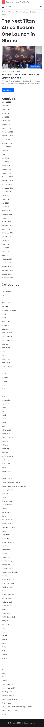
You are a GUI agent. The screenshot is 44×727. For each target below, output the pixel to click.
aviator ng (5, 449)
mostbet (5, 553)
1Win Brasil (5, 306)
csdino (4, 497)
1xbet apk (5, 329)
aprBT (4, 411)
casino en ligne (7, 478)
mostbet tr (5, 576)
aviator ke (5, 445)
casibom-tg (6, 471)
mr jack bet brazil (8, 583)
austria (4, 422)
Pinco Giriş (5, 624)
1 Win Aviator (6, 291)
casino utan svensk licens (11, 482)
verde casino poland (9, 695)
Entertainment (7, 501)
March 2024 (6, 210)
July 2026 (5, 106)
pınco (4, 632)
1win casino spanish (9, 310)
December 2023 (7, 222)
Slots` (4, 677)
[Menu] (3, 7)
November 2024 (7, 180)
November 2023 (7, 225)
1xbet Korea (6, 348)
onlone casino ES (8, 594)
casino (4, 475)
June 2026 (5, 109)
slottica (4, 680)
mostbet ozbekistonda (9, 572)
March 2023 (6, 255)
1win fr (4, 314)
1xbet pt (4, 351)
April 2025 (5, 162)
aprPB (4, 419)
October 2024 (7, 184)
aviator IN (5, 441)
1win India (5, 318)
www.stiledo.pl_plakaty (10, 710)
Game (4, 516)
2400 (3, 385)
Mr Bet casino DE (8, 579)
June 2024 (5, 199)
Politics (4, 647)
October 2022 (7, 274)
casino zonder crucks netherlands (14, 486)
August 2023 (6, 237)
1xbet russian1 (7, 366)
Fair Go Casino (7, 505)
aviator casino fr (7, 437)
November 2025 (7, 136)
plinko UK (5, 639)
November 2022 (7, 270)
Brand (4, 467)
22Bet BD (5, 378)
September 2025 (8, 143)
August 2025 (6, 147)
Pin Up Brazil (6, 613)
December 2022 (7, 266)
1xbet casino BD (7, 336)
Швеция (4, 714)
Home (5, 12)
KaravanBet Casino (8, 527)
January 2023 (6, 263)
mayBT (4, 546)
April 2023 (5, 251)
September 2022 (8, 278)
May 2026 (5, 113)
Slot (3, 669)
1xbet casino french (9, 340)
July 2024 (5, 195)
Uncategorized (7, 692)
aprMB (4, 415)
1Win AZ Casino (7, 303)
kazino (4, 531)
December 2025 (7, 132)
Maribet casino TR (8, 542)
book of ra (5, 460)
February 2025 (7, 169)
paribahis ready (7, 602)
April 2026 (5, 117)
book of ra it (6, 464)
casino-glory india (8, 490)
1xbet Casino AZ (7, 333)
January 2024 (6, 218)
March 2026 (6, 121)
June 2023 (5, 244)
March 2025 (6, 165)
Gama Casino (6, 512)
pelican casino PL (8, 606)
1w (3, 299)
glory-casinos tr (7, 523)
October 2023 (7, 229)
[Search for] (41, 7)
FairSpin (4, 508)
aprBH (4, 407)
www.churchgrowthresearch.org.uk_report (17, 707)
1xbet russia (6, 359)
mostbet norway (7, 568)
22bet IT (5, 381)
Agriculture (5, 404)
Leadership (5, 538)
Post (3, 651)
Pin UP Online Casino (9, 617)
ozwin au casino (7, 598)
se (2, 665)
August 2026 (6, 102)
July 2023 (5, 240)
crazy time (5, 493)
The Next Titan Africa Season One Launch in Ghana (21, 76)
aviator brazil (6, 430)
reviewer (5, 662)
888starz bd (6, 400)
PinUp (4, 628)
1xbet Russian (6, 363)
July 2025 (5, 151)
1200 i (4, 295)
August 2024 (6, 192)
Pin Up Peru (6, 621)
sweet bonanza (7, 684)
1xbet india (5, 344)
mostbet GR (6, 557)
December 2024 (7, 177)
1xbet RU (5, 355)
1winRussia (5, 325)
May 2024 (5, 203)
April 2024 (5, 207)
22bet (4, 374)
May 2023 (5, 248)
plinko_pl (5, 643)
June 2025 (5, 154)
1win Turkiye (6, 321)
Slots (3, 673)
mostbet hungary (8, 561)
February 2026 (7, 124)
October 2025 (7, 139)
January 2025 (6, 173)
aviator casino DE (8, 434)
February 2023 (7, 259)
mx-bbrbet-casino (8, 587)
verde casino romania (9, 699)
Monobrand (6, 550)
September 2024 (8, 188)
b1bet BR (5, 452)
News (4, 591)
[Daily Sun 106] (11, 6)
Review (4, 658)
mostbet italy (6, 565)
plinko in (5, 636)
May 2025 (5, 158)
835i (3, 396)
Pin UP (4, 609)
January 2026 (6, 128)
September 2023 (8, 233)
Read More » (7, 90)
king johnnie (6, 535)
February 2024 (7, 214)
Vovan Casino (6, 703)
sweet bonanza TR (8, 688)
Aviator (4, 426)
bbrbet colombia (7, 456)
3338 (3, 389)
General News (7, 520)
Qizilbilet (5, 654)
